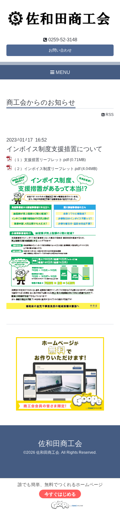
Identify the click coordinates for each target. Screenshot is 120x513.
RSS (109, 114)
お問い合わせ (60, 50)
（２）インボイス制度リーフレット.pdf (46, 169)
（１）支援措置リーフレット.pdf (40, 160)
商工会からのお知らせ (41, 102)
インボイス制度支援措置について (54, 148)
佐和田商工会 (60, 444)
